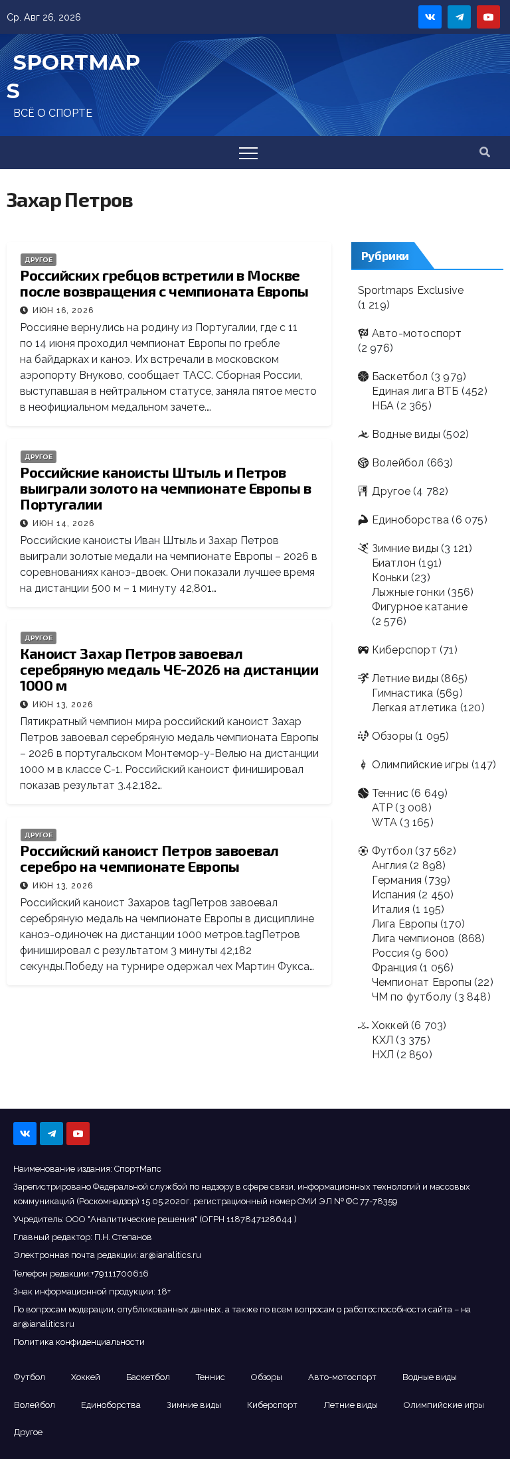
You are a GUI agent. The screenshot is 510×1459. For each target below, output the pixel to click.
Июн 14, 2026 (63, 523)
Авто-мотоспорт (417, 333)
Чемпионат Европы (421, 982)
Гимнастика (403, 693)
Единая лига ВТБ (415, 391)
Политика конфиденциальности (79, 1342)
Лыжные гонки (408, 592)
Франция (394, 967)
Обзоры (392, 736)
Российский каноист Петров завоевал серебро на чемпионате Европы (149, 857)
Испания (394, 894)
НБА (383, 405)
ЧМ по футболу (412, 997)
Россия (390, 953)
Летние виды (405, 678)
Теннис (390, 793)
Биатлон (394, 563)
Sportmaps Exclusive (411, 290)
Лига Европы (405, 924)
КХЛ (383, 1040)
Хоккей (390, 1025)
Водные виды (406, 434)
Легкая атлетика (415, 707)
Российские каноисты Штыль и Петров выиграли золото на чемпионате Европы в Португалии (165, 487)
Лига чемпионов (414, 938)
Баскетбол (400, 376)
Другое (38, 259)
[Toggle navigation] (248, 152)
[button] (484, 152)
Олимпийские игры (420, 764)
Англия (389, 865)
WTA (385, 822)
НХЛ (383, 1054)
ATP (382, 807)
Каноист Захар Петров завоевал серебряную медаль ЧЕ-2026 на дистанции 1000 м (169, 668)
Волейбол (398, 462)
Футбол (392, 851)
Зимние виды (405, 548)
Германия (397, 880)
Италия (391, 909)
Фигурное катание (420, 606)
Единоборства (410, 520)
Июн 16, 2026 (63, 310)
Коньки (390, 577)
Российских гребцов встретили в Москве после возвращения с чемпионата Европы (164, 282)
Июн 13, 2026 (63, 704)
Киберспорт (404, 650)
